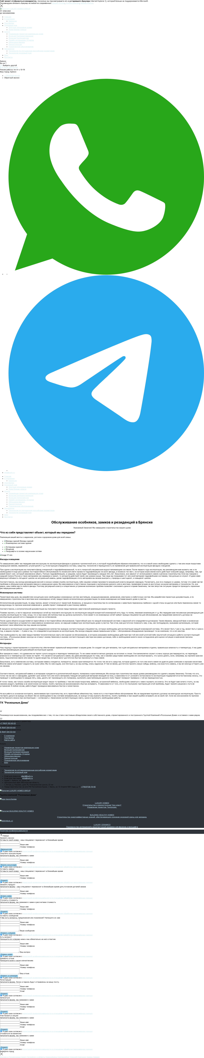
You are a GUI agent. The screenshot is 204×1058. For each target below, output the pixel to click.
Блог (6, 55)
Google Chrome (58, 3)
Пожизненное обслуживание (20, 47)
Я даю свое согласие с (48, 851)
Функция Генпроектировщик (20, 36)
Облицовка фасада (16, 42)
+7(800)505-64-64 (12, 76)
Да (1, 65)
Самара (96, 1057)
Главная (7, 17)
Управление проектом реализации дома (25, 34)
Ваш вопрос (25, 952)
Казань (90, 1057)
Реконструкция (15, 44)
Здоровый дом (10, 25)
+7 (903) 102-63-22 (8, 723)
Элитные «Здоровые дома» (20, 27)
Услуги (7, 32)
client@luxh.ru (27, 776)
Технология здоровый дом (19, 53)
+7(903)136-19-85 (88, 787)
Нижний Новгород (78, 1057)
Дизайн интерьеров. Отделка (21, 40)
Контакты (8, 57)
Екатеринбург (63, 1057)
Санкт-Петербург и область (33, 1057)
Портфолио (9, 23)
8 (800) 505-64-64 (10, 67)
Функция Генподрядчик (18, 38)
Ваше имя (24, 844)
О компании (9, 19)
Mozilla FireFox (87, 3)
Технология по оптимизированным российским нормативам (30, 770)
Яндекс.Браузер (73, 3)
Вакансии (12, 21)
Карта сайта (9, 740)
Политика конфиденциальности (14, 831)
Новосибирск (51, 1057)
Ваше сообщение (27, 931)
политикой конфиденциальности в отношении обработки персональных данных (58, 851)
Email (22, 991)
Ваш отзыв (24, 973)
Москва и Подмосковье (10, 1057)
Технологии (9, 49)
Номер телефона (27, 847)
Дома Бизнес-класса (17, 30)
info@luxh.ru (9, 473)
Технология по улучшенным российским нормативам (31, 51)
